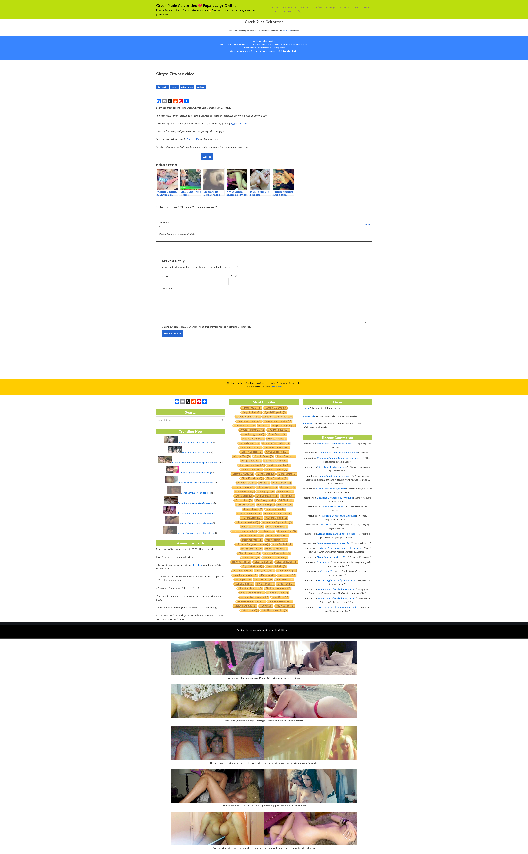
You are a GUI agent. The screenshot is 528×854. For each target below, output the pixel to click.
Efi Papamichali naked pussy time (335, 589)
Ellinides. (197, 564)
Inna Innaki (265, 504)
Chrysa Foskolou (276, 452)
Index (306, 407)
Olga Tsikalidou (252, 566)
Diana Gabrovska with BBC (331, 557)
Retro (287, 11)
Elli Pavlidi (285, 491)
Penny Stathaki (276, 566)
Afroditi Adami (252, 408)
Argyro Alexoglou (283, 425)
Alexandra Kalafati (248, 416)
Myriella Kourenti (249, 553)
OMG (356, 7)
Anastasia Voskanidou (278, 421)
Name (165, 276)
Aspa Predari (277, 434)
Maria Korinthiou (276, 540)
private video (187, 87)
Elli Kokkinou (244, 491)
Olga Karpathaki (287, 562)
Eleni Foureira (282, 482)
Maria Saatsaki (282, 544)
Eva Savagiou (265, 500)
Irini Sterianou (275, 509)
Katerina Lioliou (251, 518)
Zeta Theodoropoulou (274, 610)
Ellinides (287, 30)
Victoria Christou (245, 606)
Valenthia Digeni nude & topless (338, 515)
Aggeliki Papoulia (275, 412)
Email (234, 276)
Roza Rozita (287, 575)
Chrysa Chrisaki (251, 452)
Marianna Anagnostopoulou (252, 544)
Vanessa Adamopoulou (250, 601)
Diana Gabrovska (275, 460)
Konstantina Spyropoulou (277, 522)
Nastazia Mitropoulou (277, 553)
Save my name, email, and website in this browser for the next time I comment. (207, 326)
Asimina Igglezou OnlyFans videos (336, 580)
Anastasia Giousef (249, 421)
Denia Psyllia (285, 456)
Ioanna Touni (253, 509)
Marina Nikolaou (276, 548)
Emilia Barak (243, 496)
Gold (298, 11)
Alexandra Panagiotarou (278, 416)
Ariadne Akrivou (278, 430)
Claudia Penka (263, 456)
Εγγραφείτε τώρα (238, 123)
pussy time (264, 570)
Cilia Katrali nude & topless (331, 488)
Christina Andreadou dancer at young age (340, 548)
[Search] (222, 419)
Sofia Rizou (285, 584)
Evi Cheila (286, 500)
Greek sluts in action (332, 506)
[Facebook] (177, 401)
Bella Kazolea (276, 438)
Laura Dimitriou (276, 526)
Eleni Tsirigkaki (267, 487)
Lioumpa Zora (287, 531)
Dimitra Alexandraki (251, 465)
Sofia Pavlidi (265, 584)
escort (174, 87)
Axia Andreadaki (253, 438)
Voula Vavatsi (285, 606)
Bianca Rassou (249, 443)
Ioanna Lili (285, 504)
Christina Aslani (250, 447)
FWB (366, 7)
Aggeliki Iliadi (251, 412)
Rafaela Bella (286, 570)
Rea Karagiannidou (245, 575)
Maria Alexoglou (277, 535)
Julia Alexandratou (249, 513)
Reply (368, 224)
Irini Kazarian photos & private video (338, 452)
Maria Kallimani (252, 540)
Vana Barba (280, 597)
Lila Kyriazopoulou (244, 531)
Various (344, 7)
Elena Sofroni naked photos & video (337, 533)
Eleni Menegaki (243, 487)
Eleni (264, 482)
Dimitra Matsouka (278, 465)
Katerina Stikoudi (276, 518)
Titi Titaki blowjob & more (331, 466)
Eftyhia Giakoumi (276, 469)
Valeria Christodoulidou (254, 597)
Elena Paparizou (277, 478)
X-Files (317, 7)
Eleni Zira (288, 487)
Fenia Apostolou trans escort (335, 475)
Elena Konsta (287, 474)
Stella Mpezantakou (278, 588)
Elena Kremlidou (252, 478)
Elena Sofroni (246, 482)
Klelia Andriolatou (247, 522)
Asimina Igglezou (253, 434)
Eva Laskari (244, 500)
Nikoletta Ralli (241, 562)
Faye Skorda (245, 504)
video (266, 606)
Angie (264, 425)
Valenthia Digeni (278, 592)
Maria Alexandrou (252, 535)
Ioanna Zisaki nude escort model (334, 443)
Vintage (330, 7)
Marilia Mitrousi (252, 548)
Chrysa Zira (162, 87)
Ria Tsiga (267, 575)
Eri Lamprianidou (267, 496)
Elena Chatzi (265, 474)
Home (275, 7)
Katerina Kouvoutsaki (278, 513)
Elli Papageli (266, 491)
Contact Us (289, 7)
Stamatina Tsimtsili (250, 588)
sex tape (200, 87)
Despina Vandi (251, 460)
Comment (168, 288)
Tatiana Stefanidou (252, 592)
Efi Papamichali (251, 469)
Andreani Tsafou (245, 425)
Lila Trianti (267, 531)
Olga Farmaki (263, 562)
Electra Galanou (243, 474)
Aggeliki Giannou (275, 408)
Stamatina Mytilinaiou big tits (332, 542)
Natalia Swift (250, 557)
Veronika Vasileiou (280, 601)
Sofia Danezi (263, 579)
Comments (309, 415)
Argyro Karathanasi (252, 430)
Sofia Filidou (284, 579)
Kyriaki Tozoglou (252, 526)
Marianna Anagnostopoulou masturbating (340, 457)
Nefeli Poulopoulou (274, 557)
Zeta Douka (249, 610)
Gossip (276, 11)
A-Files (304, 7)
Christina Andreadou (276, 443)
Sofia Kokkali (243, 584)
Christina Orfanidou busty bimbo (335, 497)
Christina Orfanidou (276, 447)
